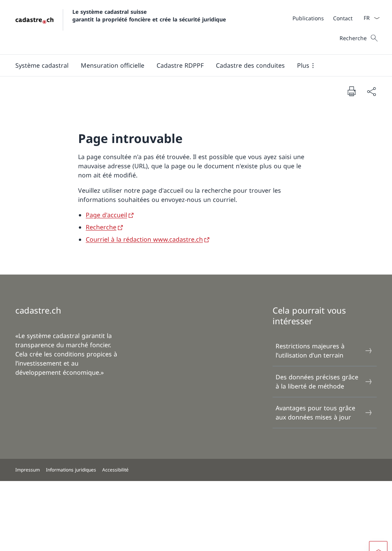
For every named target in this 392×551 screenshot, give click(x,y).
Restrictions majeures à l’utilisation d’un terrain (310, 350)
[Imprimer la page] (351, 91)
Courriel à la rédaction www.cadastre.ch (144, 239)
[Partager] (371, 91)
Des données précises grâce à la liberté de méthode (317, 381)
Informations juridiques (71, 469)
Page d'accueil (106, 215)
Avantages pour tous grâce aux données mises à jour (315, 412)
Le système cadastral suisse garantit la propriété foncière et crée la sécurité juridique (149, 15)
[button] (42, 65)
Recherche (101, 227)
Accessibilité (115, 469)
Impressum (27, 469)
